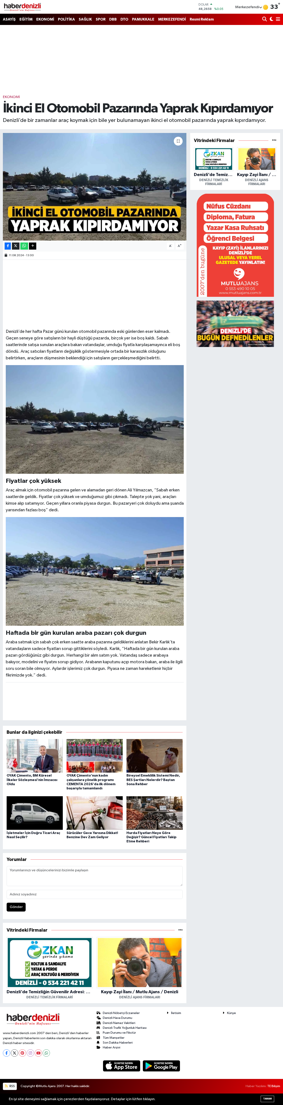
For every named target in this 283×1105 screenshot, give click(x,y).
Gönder (16, 907)
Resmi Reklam (202, 19)
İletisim (176, 1013)
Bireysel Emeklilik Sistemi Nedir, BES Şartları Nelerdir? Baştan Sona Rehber (153, 780)
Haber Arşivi (111, 1047)
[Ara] (265, 19)
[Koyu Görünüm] (271, 19)
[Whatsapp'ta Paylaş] (24, 246)
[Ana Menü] (277, 19)
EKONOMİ (45, 19)
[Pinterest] (22, 1053)
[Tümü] (180, 930)
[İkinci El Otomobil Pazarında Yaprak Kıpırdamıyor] (95, 187)
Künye (231, 1013)
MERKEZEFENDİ (172, 19)
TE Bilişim (273, 1086)
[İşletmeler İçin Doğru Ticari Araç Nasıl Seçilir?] (35, 813)
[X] (14, 1053)
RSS (12, 1086)
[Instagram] (30, 1053)
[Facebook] (6, 1053)
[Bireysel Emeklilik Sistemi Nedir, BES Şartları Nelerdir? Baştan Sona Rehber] (154, 756)
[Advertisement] (141, 60)
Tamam (267, 1098)
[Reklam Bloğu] (235, 245)
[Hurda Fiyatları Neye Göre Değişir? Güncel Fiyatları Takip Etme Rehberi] (154, 813)
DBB (113, 19)
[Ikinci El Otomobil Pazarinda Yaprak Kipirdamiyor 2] (95, 419)
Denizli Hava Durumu (117, 1018)
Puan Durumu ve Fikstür (119, 1032)
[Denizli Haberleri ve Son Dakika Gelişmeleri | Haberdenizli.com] (22, 7)
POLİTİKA (66, 19)
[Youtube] (38, 1053)
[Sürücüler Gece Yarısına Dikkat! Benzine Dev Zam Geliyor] (95, 813)
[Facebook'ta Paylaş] (8, 246)
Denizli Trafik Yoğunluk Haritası (125, 1027)
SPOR (100, 19)
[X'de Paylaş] (15, 246)
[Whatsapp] (46, 1053)
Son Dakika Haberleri (118, 1042)
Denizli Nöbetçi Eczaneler (121, 1013)
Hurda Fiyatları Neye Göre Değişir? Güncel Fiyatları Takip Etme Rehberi (151, 837)
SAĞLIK (85, 19)
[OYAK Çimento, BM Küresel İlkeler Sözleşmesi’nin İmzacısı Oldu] (35, 756)
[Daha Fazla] (32, 246)
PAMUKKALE (143, 19)
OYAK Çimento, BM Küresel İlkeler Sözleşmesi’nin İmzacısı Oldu (32, 780)
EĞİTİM (26, 19)
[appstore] (122, 1066)
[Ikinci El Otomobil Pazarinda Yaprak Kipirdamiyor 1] (95, 571)
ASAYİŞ (9, 19)
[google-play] (161, 1066)
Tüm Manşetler (113, 1037)
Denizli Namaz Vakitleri (119, 1023)
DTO (124, 19)
